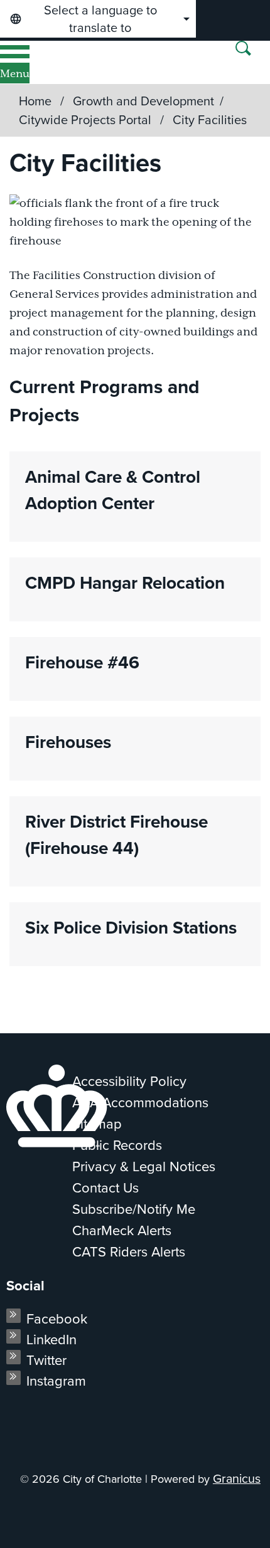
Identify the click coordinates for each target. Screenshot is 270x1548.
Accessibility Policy (129, 1081)
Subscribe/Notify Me (133, 1209)
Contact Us (105, 1187)
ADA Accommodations (140, 1102)
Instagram (56, 1381)
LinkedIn (51, 1339)
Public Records (117, 1145)
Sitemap (97, 1124)
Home (35, 101)
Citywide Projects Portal (86, 119)
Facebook (56, 1318)
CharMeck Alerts (121, 1230)
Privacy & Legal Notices (143, 1166)
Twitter (46, 1360)
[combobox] (98, 19)
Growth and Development (143, 101)
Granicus (237, 1479)
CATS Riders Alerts (128, 1251)
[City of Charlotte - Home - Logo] (51, 62)
